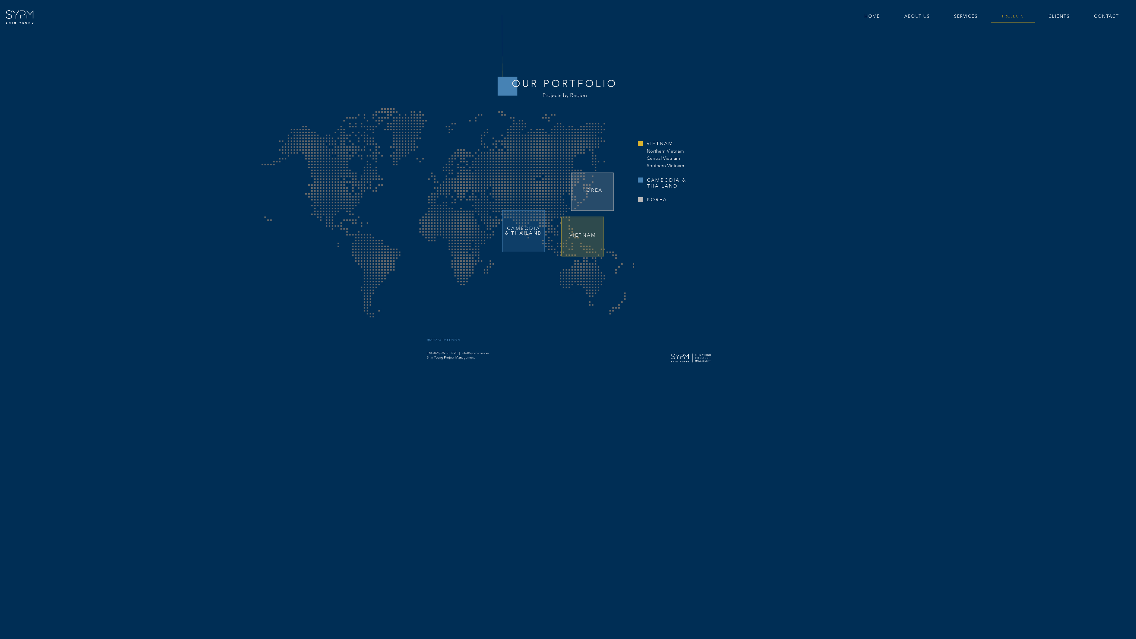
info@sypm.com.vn (475, 353)
